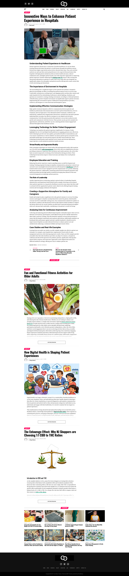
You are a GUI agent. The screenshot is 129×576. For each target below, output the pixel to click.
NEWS (47, 9)
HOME (43, 9)
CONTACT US (84, 9)
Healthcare (69, 167)
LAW (67, 9)
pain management (47, 149)
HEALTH (57, 9)
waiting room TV (57, 77)
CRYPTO (78, 9)
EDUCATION (63, 9)
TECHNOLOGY (72, 9)
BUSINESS (52, 9)
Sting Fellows (33, 280)
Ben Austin (32, 25)
